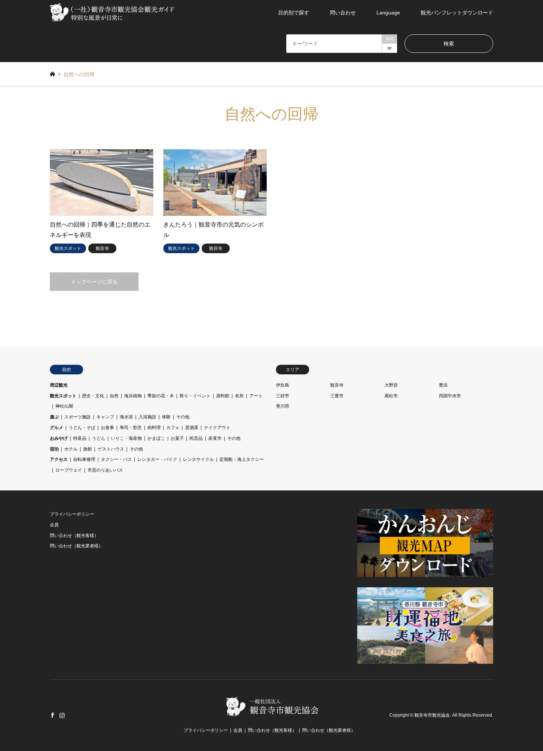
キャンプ (105, 416)
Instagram (62, 715)
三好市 (282, 395)
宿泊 (54, 449)
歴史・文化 (93, 395)
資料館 (222, 395)
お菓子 (177, 438)
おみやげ (59, 438)
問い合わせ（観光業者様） (76, 545)
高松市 (391, 395)
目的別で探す (293, 13)
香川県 (282, 406)
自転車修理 (84, 459)
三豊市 (337, 395)
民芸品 (196, 438)
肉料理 (154, 427)
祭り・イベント (195, 395)
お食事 (107, 427)
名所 (239, 395)
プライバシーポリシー (72, 514)
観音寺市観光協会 (432, 715)
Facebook (52, 715)
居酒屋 (191, 427)
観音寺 (337, 385)
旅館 (87, 449)
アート (256, 395)
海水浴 (126, 416)
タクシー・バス (116, 459)
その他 (182, 416)
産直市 (215, 438)
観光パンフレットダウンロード (457, 13)
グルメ (56, 427)
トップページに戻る (94, 282)
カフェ (173, 427)
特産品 (79, 438)
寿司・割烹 (131, 427)
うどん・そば (82, 427)
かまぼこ (156, 438)
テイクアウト (217, 427)
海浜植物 (133, 395)
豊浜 (443, 385)
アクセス (59, 459)
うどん (98, 438)
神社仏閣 (64, 406)
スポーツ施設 (77, 416)
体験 (166, 416)
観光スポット (63, 395)
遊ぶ (54, 416)
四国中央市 (450, 395)
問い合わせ (343, 13)
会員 (54, 524)
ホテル (71, 449)
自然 (114, 395)
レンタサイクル (198, 459)
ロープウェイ (68, 470)
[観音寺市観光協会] (113, 13)
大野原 (391, 385)
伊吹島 (282, 385)
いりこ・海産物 (126, 438)
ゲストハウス (111, 449)
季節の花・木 (160, 395)
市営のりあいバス (105, 470)
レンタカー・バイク (157, 459)
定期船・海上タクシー (241, 459)
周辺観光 (59, 385)
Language (388, 13)
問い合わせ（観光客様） (74, 535)
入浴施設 (147, 416)
